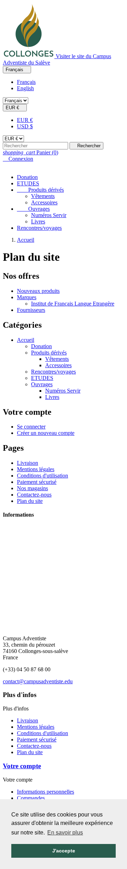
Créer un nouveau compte (45, 433)
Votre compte (22, 766)
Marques (26, 297)
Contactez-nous (34, 495)
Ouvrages (33, 209)
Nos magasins (32, 488)
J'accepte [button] (63, 850)
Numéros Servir (48, 215)
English (25, 88)
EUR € (25, 120)
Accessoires (44, 202)
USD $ (25, 126)
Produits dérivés (40, 190)
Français (26, 82)
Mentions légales (35, 469)
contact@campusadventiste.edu (38, 681)
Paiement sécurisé (36, 482)
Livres (38, 221)
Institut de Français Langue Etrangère (72, 304)
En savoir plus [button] (65, 833)
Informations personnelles (45, 792)
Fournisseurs (31, 310)
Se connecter (31, 427)
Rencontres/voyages (39, 228)
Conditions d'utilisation (42, 476)
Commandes (31, 798)
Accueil (25, 340)
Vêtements (43, 196)
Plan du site (30, 501)
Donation (27, 177)
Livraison (27, 463)
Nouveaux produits (38, 291)
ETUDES (28, 183)
